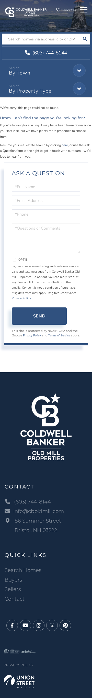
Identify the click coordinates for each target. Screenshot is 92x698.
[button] (84, 39)
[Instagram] (38, 625)
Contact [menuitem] (15, 599)
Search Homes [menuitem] (23, 570)
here (65, 145)
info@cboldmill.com (38, 511)
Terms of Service (59, 335)
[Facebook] (12, 625)
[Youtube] (25, 625)
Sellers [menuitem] (13, 589)
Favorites (68, 10)
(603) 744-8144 (49, 53)
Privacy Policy (21, 298)
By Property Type (30, 90)
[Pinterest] (65, 625)
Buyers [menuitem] (13, 580)
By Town (19, 72)
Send (39, 316)
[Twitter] (52, 625)
